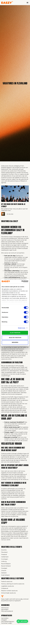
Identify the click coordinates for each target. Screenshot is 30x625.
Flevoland (4, 552)
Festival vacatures (6, 581)
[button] (27, 2)
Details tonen (21, 328)
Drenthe (4, 550)
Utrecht (3, 570)
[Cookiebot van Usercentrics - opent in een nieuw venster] (21, 281)
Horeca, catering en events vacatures (12, 584)
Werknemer (5, 608)
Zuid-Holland (5, 575)
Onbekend (4, 588)
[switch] (26, 312)
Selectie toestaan (15, 337)
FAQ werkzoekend (7, 611)
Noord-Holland (6, 566)
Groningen (4, 559)
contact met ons (11, 536)
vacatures (4, 359)
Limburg (4, 561)
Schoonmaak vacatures (8, 593)
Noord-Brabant (6, 563)
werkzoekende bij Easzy (8, 403)
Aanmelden (4, 609)
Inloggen (4, 620)
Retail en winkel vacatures (9, 590)
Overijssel (4, 568)
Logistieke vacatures (7, 586)
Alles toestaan (15, 332)
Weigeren (15, 342)
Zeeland (3, 573)
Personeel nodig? (6, 623)
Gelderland (4, 557)
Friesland (4, 554)
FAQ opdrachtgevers (7, 621)
